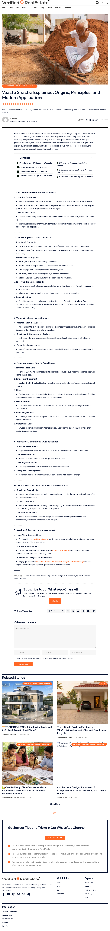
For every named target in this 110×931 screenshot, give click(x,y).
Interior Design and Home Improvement (20, 86)
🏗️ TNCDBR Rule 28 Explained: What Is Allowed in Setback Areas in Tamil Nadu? (27, 729)
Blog (103, 684)
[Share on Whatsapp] (68, 611)
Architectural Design (59, 561)
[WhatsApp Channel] (23, 894)
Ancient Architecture (32, 576)
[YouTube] (8, 894)
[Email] (88, 611)
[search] (97, 2)
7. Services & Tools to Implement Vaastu (76, 176)
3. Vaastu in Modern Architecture (33, 171)
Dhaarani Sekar (65, 737)
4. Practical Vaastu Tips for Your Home (35, 175)
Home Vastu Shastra (39, 539)
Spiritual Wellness (83, 576)
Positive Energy (69, 576)
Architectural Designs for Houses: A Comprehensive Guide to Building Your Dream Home (81, 790)
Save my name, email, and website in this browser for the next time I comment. (45, 658)
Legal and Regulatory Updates (37, 684)
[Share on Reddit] (93, 120)
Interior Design (77, 561)
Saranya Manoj (10, 734)
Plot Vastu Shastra (60, 550)
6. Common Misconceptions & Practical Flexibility (74, 171)
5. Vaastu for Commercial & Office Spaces (72, 164)
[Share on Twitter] (86, 120)
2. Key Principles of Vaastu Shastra (34, 167)
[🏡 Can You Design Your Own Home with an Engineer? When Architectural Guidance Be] (27, 763)
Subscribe (55, 601)
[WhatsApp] (18, 894)
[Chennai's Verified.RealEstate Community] (26, 2)
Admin (14, 118)
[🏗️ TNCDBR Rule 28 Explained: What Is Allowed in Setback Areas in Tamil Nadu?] (27, 702)
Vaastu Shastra (20, 579)
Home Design (46, 576)
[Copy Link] (96, 120)
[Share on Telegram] (83, 611)
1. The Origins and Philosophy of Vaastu (35, 163)
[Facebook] (3, 894)
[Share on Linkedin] (89, 120)
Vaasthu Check (42, 561)
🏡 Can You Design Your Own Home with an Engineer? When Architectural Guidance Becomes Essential (24, 790)
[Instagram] (14, 894)
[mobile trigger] (106, 3)
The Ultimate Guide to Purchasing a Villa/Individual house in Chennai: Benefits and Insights (82, 730)
